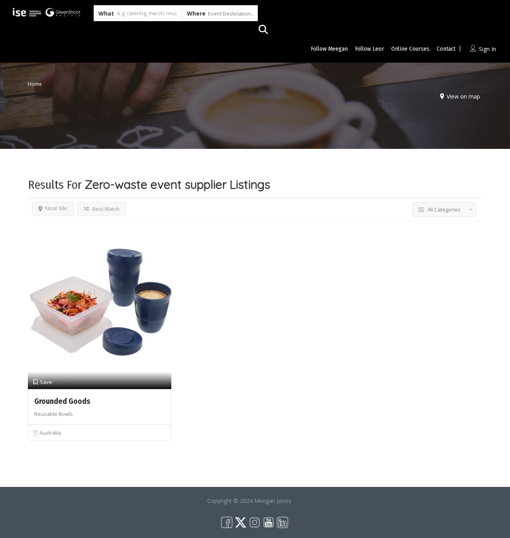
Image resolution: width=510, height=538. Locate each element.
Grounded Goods (62, 401)
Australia (50, 432)
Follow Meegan (329, 48)
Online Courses (410, 48)
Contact (446, 48)
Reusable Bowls (53, 413)
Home (35, 84)
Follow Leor (369, 48)
